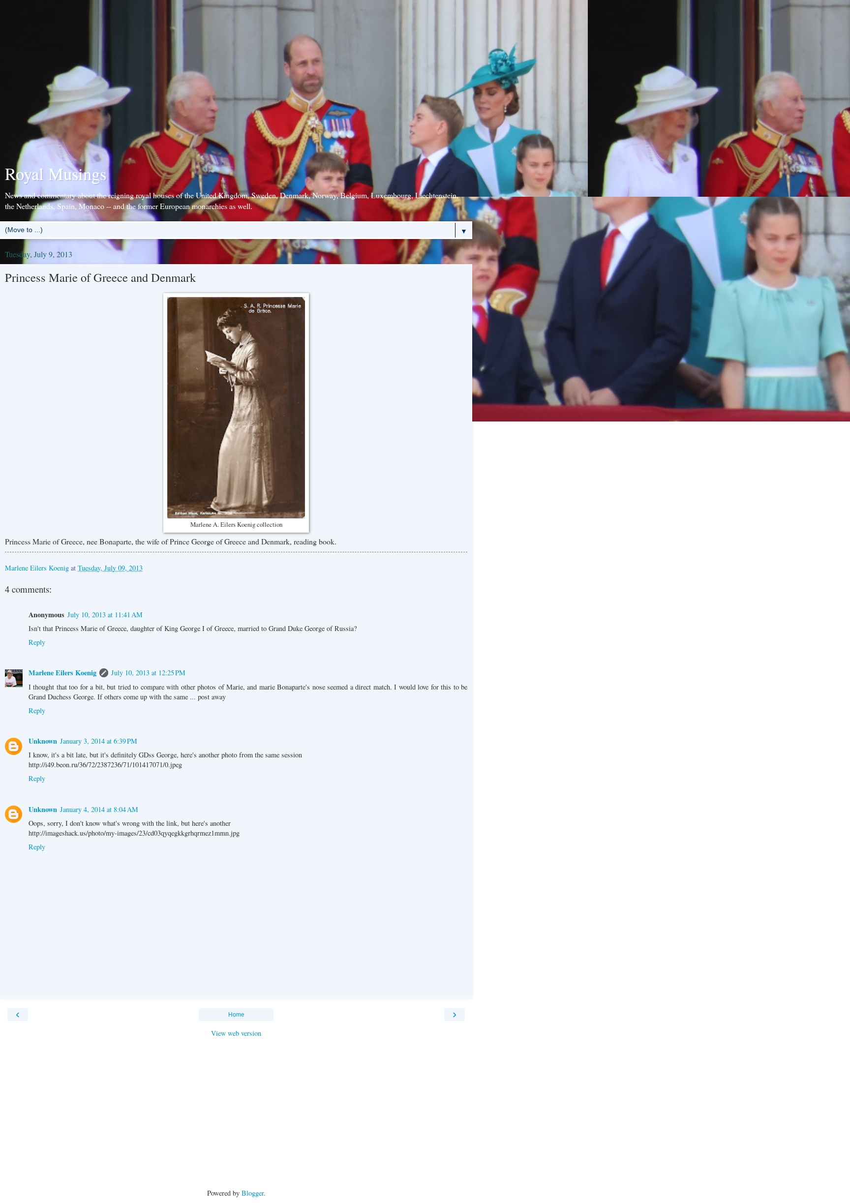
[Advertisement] (236, 83)
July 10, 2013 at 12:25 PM (148, 672)
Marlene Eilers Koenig (62, 672)
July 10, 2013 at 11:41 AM (105, 614)
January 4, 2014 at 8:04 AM (99, 809)
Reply (37, 642)
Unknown (43, 741)
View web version (236, 1033)
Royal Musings (55, 173)
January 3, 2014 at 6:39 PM (98, 741)
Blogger (253, 1193)
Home (236, 1014)
